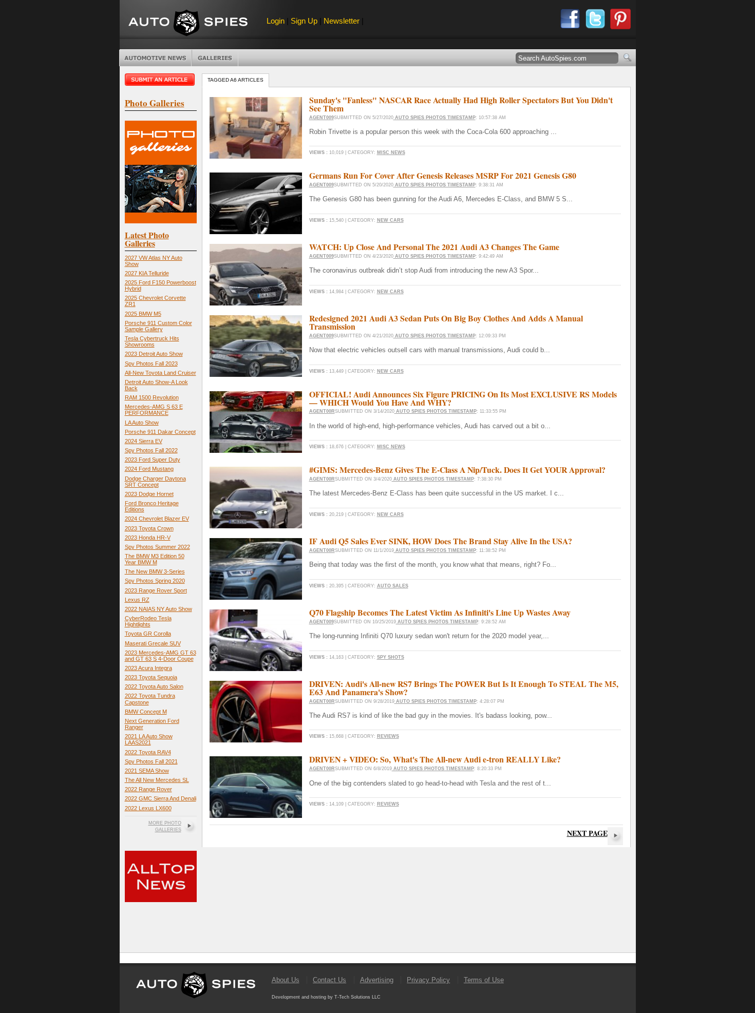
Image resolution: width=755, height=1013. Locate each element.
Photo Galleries (215, 58)
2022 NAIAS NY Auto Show (158, 609)
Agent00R (322, 411)
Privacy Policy (428, 980)
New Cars (390, 220)
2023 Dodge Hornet (149, 494)
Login (276, 20)
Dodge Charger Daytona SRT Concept (155, 481)
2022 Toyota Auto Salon (154, 686)
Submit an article (161, 79)
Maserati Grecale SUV (153, 643)
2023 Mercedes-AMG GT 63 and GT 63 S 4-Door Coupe (160, 655)
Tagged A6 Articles (235, 80)
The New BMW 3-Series (155, 571)
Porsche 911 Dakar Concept (160, 432)
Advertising (376, 980)
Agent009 (321, 117)
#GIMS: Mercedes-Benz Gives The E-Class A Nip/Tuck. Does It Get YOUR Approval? (457, 469)
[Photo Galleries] (161, 221)
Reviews (388, 736)
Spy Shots (390, 657)
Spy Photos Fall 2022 (151, 450)
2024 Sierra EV (143, 441)
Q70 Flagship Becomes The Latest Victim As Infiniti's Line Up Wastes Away (440, 612)
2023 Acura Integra (148, 668)
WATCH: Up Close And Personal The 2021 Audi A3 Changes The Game (434, 247)
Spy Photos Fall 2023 (151, 363)
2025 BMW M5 (143, 314)
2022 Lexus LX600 (148, 808)
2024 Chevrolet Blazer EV (157, 518)
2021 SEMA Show (147, 771)
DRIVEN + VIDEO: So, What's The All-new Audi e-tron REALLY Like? (435, 759)
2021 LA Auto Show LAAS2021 (149, 739)
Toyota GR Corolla (148, 633)
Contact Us (329, 980)
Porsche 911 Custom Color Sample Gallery (158, 326)
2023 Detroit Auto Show (154, 354)
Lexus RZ (137, 600)
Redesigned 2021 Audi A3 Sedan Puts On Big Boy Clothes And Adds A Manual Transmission (446, 322)
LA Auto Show (142, 422)
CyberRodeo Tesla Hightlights (148, 621)
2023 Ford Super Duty (152, 459)
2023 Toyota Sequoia (151, 677)
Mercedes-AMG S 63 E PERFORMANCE (154, 410)
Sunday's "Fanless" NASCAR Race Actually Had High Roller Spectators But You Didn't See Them (461, 104)
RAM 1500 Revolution (152, 397)
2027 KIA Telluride (147, 273)
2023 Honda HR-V (148, 537)
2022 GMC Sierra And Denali (160, 798)
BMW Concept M (146, 712)
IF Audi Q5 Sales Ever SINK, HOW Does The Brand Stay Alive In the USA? (440, 541)
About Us (285, 980)
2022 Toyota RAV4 (148, 752)
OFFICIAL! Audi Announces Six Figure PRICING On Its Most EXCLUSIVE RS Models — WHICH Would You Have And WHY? (463, 398)
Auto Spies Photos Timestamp (434, 117)
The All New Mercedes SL (157, 780)
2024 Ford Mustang (149, 469)
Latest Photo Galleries (147, 239)
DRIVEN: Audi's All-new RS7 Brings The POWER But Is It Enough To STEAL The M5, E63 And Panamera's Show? (463, 688)
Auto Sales (392, 585)
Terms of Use (484, 980)
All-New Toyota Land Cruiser (160, 373)
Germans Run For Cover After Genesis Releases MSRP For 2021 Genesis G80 (442, 175)
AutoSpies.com (188, 24)
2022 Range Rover (148, 789)
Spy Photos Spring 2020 (155, 581)
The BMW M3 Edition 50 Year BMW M (154, 559)
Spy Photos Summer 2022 (157, 547)
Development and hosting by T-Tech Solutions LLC (326, 997)
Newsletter (342, 20)
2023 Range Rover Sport (156, 590)
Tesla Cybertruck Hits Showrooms (152, 341)
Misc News (391, 152)
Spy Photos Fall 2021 (151, 761)
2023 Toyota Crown (149, 528)
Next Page (587, 833)
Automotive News (155, 58)
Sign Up (304, 20)
